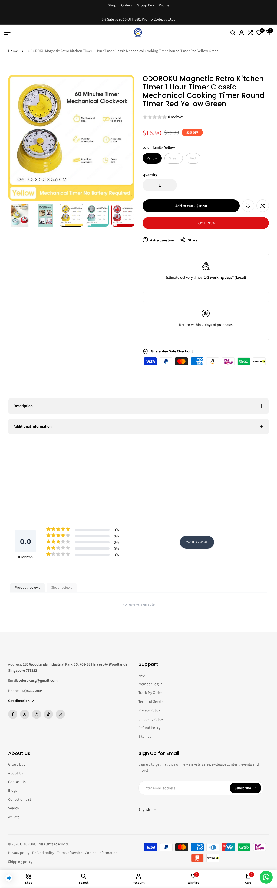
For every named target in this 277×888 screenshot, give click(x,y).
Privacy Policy (149, 710)
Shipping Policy (150, 719)
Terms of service (69, 852)
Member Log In (150, 683)
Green (174, 159)
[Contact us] (266, 877)
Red (195, 159)
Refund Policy (149, 727)
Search (13, 808)
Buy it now (205, 223)
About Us (15, 773)
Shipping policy (20, 861)
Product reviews (27, 587)
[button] (206, 117)
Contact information (101, 852)
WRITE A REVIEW (196, 542)
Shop (112, 5)
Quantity (150, 174)
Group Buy (145, 5)
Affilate (13, 816)
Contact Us (17, 781)
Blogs (12, 790)
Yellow (152, 158)
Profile (164, 5)
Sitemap (145, 736)
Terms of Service (151, 701)
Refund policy (43, 852)
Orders (126, 5)
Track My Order (150, 692)
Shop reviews (61, 587)
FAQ (141, 675)
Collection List (19, 799)
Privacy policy (18, 852)
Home (13, 50)
